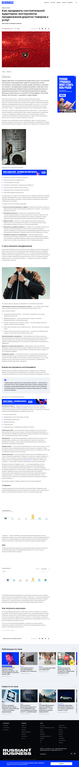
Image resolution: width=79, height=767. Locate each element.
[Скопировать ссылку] (48, 28)
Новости (46, 2)
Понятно (61, 763)
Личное (61, 731)
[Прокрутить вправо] (76, 649)
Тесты (23, 738)
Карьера (42, 734)
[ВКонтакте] (74, 753)
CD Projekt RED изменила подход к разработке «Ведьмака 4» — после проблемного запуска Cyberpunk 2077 (46, 708)
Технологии (62, 740)
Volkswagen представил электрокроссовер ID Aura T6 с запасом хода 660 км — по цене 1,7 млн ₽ (66, 708)
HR (41, 740)
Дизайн (42, 738)
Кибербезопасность (45, 736)
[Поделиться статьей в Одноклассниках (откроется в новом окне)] (45, 28)
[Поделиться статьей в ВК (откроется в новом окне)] (42, 28)
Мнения (58, 2)
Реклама (42, 725)
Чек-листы (24, 736)
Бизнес (8, 7)
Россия (61, 736)
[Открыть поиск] (76, 2)
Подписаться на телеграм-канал (12, 638)
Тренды (61, 742)
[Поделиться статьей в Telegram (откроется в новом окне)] (39, 28)
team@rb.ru (43, 754)
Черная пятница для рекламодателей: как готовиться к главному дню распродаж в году (66, 670)
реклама (28, 459)
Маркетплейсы (63, 727)
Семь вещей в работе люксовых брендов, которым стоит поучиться (28, 670)
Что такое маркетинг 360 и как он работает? (47, 669)
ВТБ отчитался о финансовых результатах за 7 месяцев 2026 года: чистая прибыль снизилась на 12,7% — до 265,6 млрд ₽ (28, 708)
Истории (52, 2)
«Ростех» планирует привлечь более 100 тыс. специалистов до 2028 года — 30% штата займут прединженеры (10, 708)
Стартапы (61, 738)
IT (40, 742)
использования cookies (31, 762)
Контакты (5, 729)
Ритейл (61, 734)
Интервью (70, 2)
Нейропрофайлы (26, 731)
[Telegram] (71, 753)
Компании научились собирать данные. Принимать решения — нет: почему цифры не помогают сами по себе (10, 671)
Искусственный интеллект (47, 727)
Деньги (61, 729)
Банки (41, 729)
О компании (6, 727)
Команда (5, 725)
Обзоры (64, 2)
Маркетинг (9, 71)
